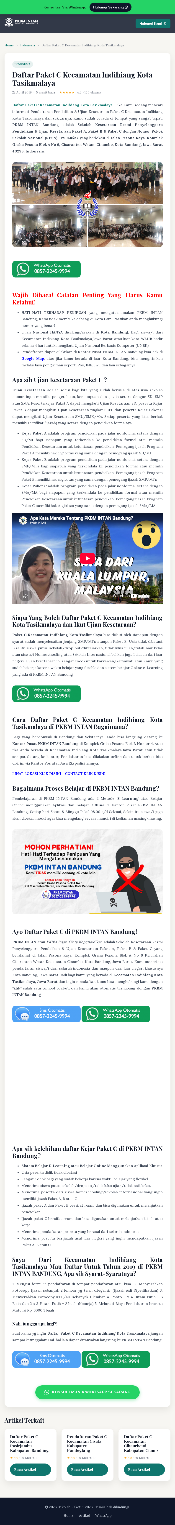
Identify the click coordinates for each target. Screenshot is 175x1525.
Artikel (84, 1515)
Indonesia (27, 45)
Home (9, 45)
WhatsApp (103, 1515)
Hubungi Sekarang (109, 7)
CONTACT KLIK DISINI (85, 773)
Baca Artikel (25, 1469)
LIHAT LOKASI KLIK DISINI (36, 773)
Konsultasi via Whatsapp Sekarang (91, 1392)
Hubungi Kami (151, 23)
